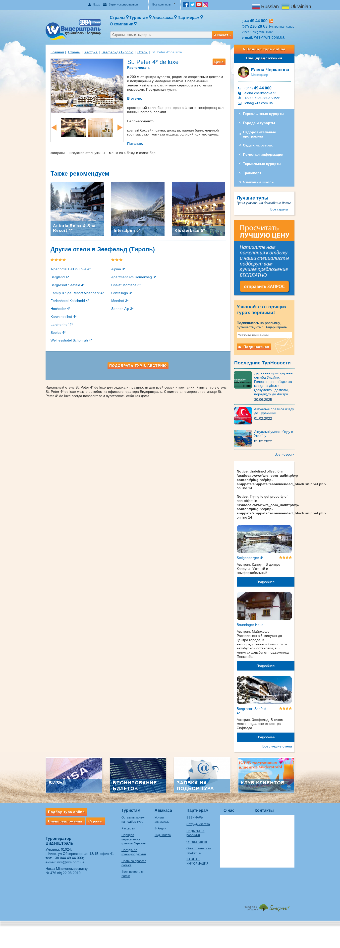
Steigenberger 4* (250, 558)
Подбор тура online (266, 49)
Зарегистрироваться (123, 4)
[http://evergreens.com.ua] (266, 906)
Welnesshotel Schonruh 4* (71, 340)
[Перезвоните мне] (271, 21)
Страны (74, 52)
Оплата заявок (196, 842)
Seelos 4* (58, 333)
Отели (142, 52)
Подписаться (255, 347)
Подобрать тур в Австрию (138, 366)
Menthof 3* (119, 301)
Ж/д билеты (163, 835)
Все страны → (281, 209)
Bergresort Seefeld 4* (67, 285)
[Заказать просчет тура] (264, 260)
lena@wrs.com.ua (258, 103)
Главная (57, 52)
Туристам (130, 810)
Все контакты (161, 4)
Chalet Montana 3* (126, 285)
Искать (224, 35)
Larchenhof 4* (62, 325)
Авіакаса (163, 810)
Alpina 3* (118, 269)
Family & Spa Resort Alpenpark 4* (77, 293)
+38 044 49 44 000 (68, 858)
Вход (96, 4)
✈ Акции (160, 828)
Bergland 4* (60, 277)
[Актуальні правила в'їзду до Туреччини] (244, 415)
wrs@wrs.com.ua (269, 37)
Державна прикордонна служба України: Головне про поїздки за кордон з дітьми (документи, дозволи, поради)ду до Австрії (273, 383)
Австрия (91, 52)
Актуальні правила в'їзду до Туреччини (274, 411)
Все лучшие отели (277, 746)
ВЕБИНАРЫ (195, 817)
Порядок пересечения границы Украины (133, 839)
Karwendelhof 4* (63, 317)
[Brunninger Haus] (264, 607)
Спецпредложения (264, 58)
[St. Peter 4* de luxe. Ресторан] (73, 127)
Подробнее (265, 582)
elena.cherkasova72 (260, 93)
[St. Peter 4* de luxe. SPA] (100, 127)
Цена (219, 62)
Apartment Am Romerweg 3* (133, 277)
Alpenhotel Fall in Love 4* (71, 269)
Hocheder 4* (60, 309)
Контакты (264, 810)
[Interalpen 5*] (138, 208)
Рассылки (128, 828)
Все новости (284, 454)
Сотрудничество (198, 824)
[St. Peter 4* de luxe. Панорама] (87, 85)
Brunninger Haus (250, 625)
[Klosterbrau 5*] (198, 208)
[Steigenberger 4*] (264, 540)
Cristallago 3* (121, 293)
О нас (229, 810)
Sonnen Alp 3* (122, 309)
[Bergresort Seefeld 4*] (264, 691)
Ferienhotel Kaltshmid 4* (70, 301)
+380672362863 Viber (262, 98)
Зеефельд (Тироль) (117, 52)
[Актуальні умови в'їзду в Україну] (244, 438)
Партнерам (197, 810)
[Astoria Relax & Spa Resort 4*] (77, 208)
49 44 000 (258, 88)
